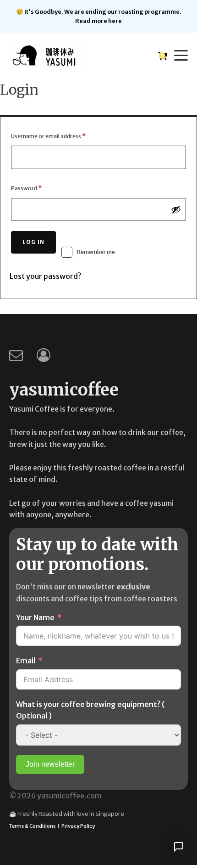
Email (25, 660)
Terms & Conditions (32, 826)
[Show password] (176, 209)
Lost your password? (45, 276)
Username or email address (60, 136)
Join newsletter (50, 764)
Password (38, 188)
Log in (33, 241)
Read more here (98, 20)
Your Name (35, 617)
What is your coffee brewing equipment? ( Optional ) (90, 710)
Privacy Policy (78, 826)
